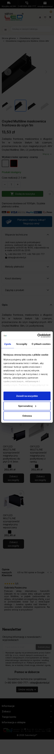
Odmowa (27, 416)
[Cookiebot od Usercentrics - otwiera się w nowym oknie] (38, 336)
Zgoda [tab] (7, 344)
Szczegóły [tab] (21, 344)
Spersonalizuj (25, 406)
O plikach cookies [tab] (41, 344)
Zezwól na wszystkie (27, 396)
